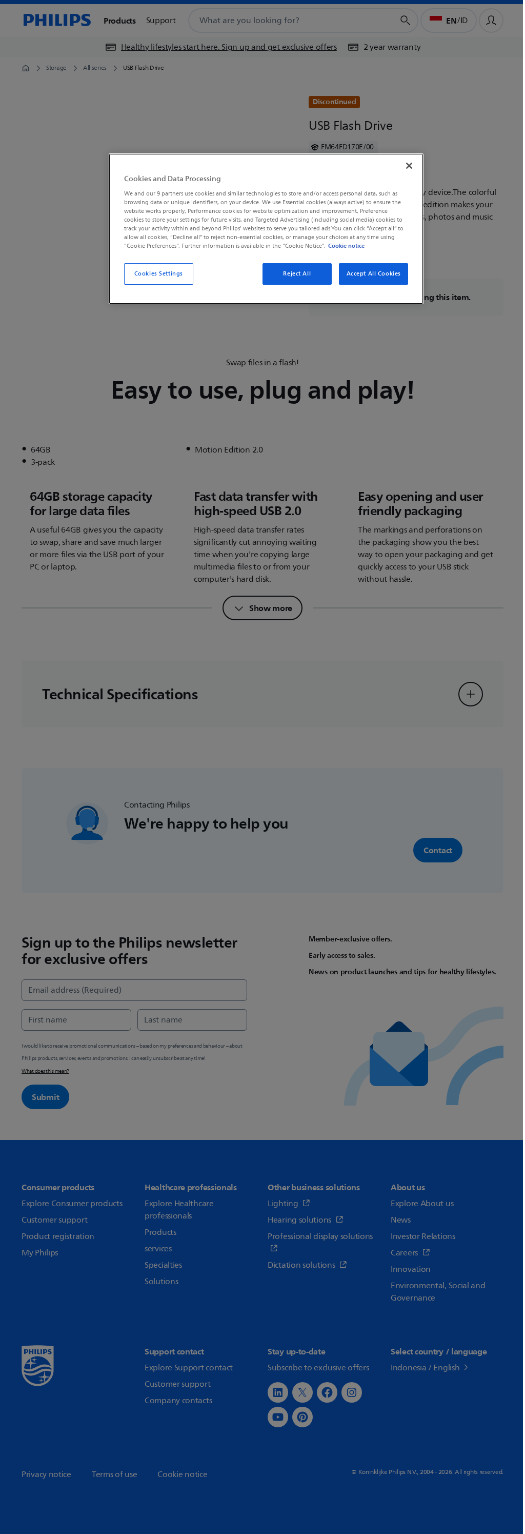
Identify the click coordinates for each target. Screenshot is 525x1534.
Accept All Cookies (374, 274)
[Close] (409, 165)
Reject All (297, 274)
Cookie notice (346, 246)
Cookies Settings (158, 274)
